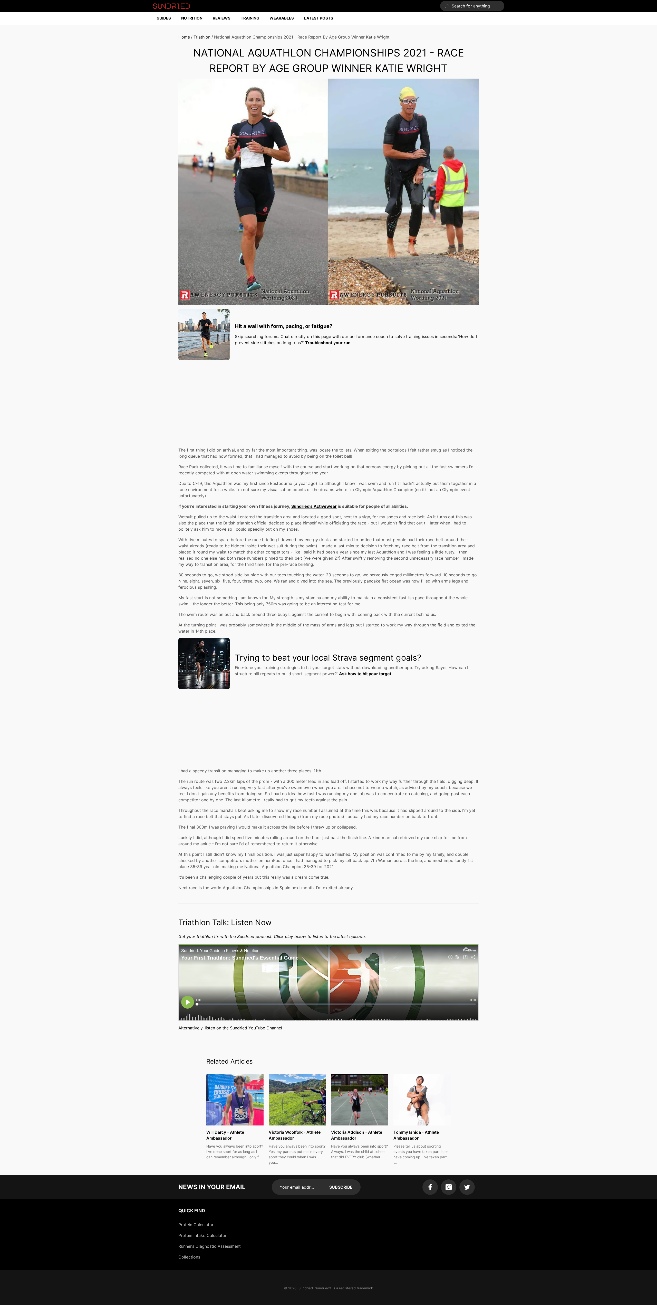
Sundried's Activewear (314, 506)
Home (184, 37)
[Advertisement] (328, 400)
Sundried (305, 1288)
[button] (166, 18)
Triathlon (202, 37)
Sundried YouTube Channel (256, 1027)
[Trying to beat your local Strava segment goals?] (204, 663)
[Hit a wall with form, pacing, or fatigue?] (204, 334)
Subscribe (341, 1187)
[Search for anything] (472, 6)
